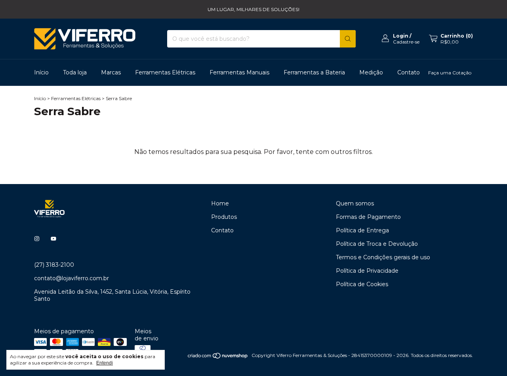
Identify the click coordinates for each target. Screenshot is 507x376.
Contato (408, 72)
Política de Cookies (362, 284)
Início (41, 72)
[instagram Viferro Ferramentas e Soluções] (37, 238)
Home (220, 203)
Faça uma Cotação (449, 73)
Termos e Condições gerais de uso (383, 257)
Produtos (224, 216)
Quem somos (355, 203)
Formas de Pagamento (368, 216)
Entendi (104, 363)
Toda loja (75, 72)
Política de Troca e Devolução (377, 243)
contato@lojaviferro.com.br (71, 278)
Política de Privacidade (367, 270)
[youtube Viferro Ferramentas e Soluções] (53, 238)
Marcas (111, 72)
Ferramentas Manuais (239, 72)
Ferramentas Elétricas (165, 72)
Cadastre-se (406, 42)
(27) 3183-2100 (54, 264)
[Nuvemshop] (218, 357)
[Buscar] (348, 38)
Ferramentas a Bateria (314, 72)
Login (400, 36)
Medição (371, 72)
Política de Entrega (362, 230)
